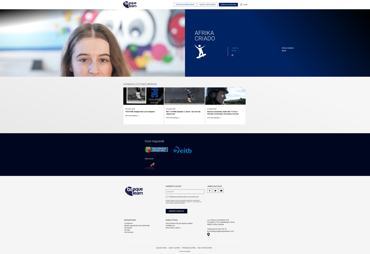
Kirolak (127, 230)
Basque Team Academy (208, 4)
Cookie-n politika (174, 248)
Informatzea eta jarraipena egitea (179, 223)
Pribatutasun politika (175, 197)
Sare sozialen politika (205, 248)
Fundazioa (128, 223)
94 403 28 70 (221, 229)
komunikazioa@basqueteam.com (220, 231)
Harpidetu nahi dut (176, 211)
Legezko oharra (161, 248)
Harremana (128, 232)
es (244, 4)
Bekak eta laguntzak (228, 4)
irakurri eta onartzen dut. (184, 197)
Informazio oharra (173, 228)
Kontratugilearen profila (185, 4)
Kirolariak (128, 228)
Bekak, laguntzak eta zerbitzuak (137, 225)
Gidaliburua (170, 225)
